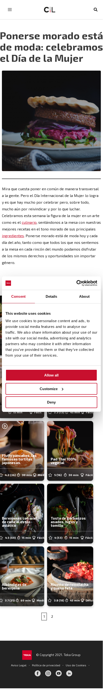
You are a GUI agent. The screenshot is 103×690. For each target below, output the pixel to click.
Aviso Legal (19, 665)
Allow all (51, 375)
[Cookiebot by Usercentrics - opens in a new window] (76, 283)
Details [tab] (51, 296)
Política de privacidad (46, 665)
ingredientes (13, 235)
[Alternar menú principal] (10, 10)
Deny (51, 402)
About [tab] (84, 296)
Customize (49, 389)
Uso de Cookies (76, 665)
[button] (96, 10)
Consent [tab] (18, 296)
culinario (29, 222)
